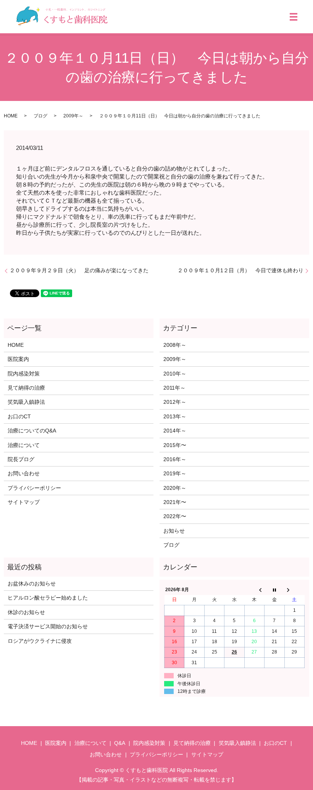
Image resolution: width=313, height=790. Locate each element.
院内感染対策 (24, 374)
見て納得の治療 (26, 388)
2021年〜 (174, 502)
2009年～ (73, 116)
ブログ (40, 116)
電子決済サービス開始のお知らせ (48, 626)
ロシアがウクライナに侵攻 (40, 641)
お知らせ (174, 531)
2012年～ (174, 402)
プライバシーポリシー (34, 488)
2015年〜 (174, 445)
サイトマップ (24, 502)
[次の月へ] (294, 590)
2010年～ (174, 374)
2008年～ (174, 345)
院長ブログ (21, 459)
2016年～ (174, 459)
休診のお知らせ (26, 612)
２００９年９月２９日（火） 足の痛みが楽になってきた (79, 270)
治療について (24, 445)
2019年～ (174, 473)
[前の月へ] (254, 590)
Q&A (119, 743)
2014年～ (174, 431)
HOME (11, 116)
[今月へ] (274, 590)
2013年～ (174, 416)
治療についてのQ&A (32, 431)
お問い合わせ (24, 473)
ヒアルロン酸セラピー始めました (48, 598)
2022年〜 (174, 516)
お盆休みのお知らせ (32, 583)
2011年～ (174, 388)
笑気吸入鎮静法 (26, 402)
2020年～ (174, 488)
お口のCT (19, 416)
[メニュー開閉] (293, 17)
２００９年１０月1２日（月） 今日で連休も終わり (240, 270)
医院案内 (18, 359)
